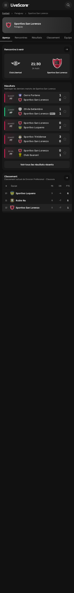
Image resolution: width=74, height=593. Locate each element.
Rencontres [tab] (21, 37)
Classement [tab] (53, 37)
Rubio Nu (21, 200)
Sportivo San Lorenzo (28, 207)
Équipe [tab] (68, 37)
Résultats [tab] (37, 37)
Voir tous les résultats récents (37, 164)
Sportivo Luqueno (26, 193)
